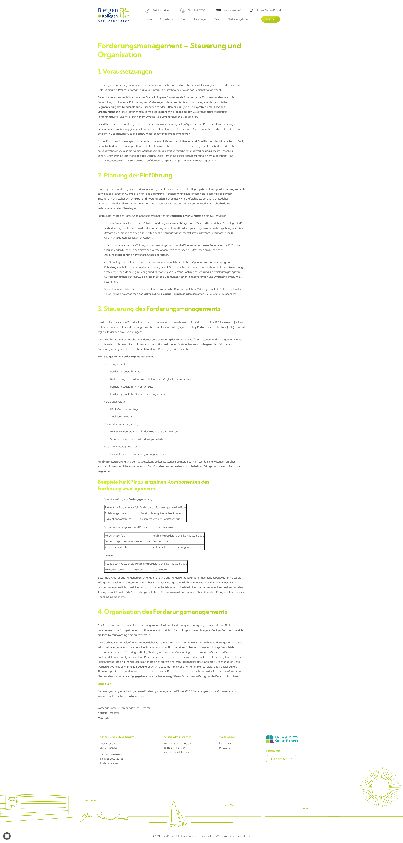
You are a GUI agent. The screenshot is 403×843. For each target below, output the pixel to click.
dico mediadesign (241, 835)
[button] (7, 836)
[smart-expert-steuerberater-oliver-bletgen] (282, 735)
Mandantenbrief (231, 10)
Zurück (104, 717)
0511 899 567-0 (196, 10)
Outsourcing (193, 647)
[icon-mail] (147, 9)
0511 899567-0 (113, 754)
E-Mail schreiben (161, 10)
